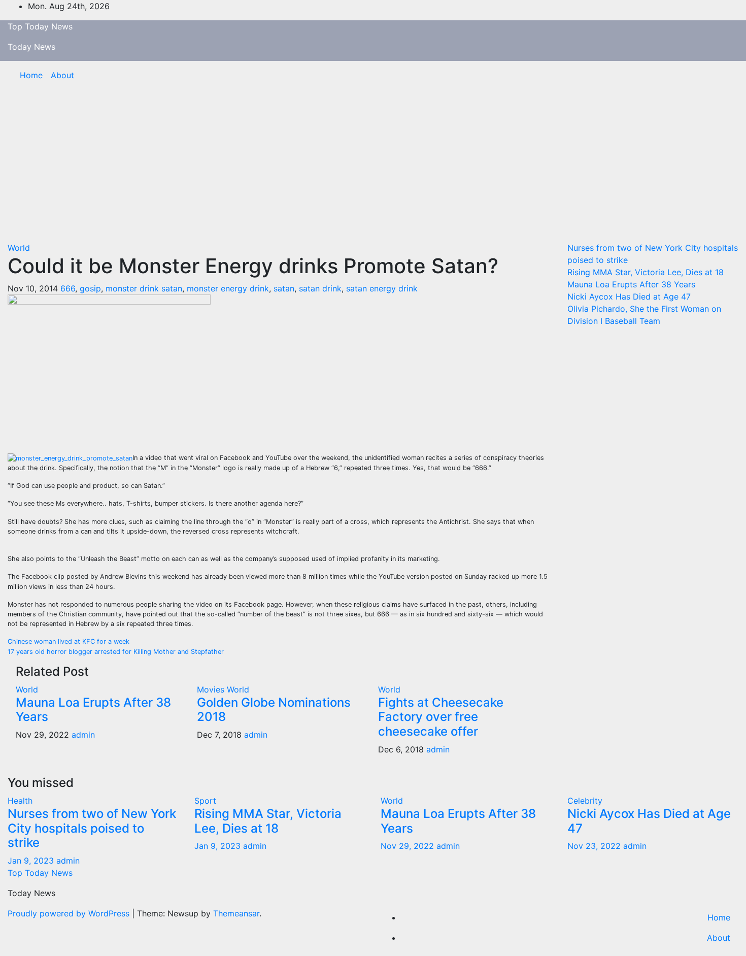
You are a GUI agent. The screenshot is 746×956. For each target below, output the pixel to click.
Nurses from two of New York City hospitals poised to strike (92, 828)
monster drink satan (144, 288)
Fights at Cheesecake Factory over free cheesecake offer (440, 717)
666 (67, 288)
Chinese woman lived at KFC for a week (68, 641)
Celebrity (584, 801)
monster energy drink (228, 288)
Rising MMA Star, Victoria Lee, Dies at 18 (645, 272)
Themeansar (236, 913)
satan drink (320, 288)
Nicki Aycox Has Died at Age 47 (629, 296)
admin (83, 735)
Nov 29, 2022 (407, 846)
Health (20, 801)
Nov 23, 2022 (594, 846)
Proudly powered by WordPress (70, 913)
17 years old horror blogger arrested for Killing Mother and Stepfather (116, 651)
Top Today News (40, 26)
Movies (212, 689)
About (62, 75)
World (19, 248)
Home (31, 75)
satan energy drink (382, 288)
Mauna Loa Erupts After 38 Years (93, 709)
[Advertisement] (373, 165)
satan (284, 288)
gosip (90, 288)
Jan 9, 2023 (31, 860)
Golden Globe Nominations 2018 (274, 709)
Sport (205, 801)
